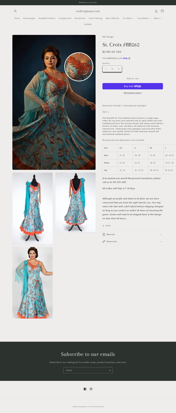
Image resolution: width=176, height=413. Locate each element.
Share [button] (108, 226)
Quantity (105, 63)
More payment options (133, 93)
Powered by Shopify (97, 406)
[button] (15, 11)
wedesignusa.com (84, 406)
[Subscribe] (110, 370)
